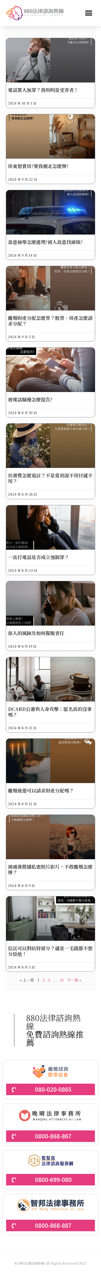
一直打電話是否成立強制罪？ (38, 557)
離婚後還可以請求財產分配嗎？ (41, 790)
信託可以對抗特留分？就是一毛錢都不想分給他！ (50, 951)
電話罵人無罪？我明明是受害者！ (43, 89)
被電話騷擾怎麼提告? (30, 399)
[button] (89, 13)
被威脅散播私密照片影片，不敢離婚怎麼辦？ (50, 869)
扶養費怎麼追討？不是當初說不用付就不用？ (50, 478)
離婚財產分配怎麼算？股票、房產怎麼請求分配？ (50, 320)
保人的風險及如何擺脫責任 (36, 633)
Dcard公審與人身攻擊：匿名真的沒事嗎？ (50, 712)
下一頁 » (74, 980)
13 (62, 980)
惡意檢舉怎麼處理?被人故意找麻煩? (45, 242)
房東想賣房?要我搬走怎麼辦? (38, 166)
